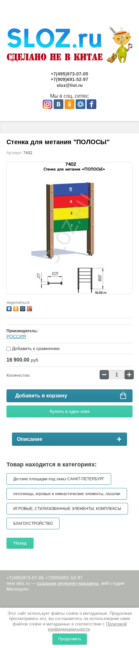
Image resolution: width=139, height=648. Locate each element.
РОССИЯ (16, 336)
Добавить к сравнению (35, 348)
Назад (20, 542)
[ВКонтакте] (9, 307)
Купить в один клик (70, 411)
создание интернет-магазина (68, 583)
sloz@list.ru (70, 85)
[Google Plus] (30, 307)
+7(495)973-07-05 (69, 73)
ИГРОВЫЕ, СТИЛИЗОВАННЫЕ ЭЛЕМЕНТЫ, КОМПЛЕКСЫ (67, 508)
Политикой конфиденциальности (87, 627)
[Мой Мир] (23, 307)
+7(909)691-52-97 (69, 79)
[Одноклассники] (16, 307)
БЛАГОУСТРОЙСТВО (33, 523)
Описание (29, 439)
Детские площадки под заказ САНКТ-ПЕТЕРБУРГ (58, 479)
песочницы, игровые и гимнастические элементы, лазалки (66, 494)
